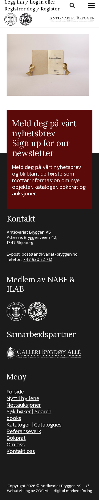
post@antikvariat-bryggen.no (50, 254)
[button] (72, 5)
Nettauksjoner (24, 405)
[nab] (26, 19)
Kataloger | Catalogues (34, 424)
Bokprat (16, 438)
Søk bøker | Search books (29, 414)
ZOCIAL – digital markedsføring (64, 490)
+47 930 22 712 (37, 259)
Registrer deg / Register (32, 9)
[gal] (44, 353)
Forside (15, 391)
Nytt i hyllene (23, 398)
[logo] (72, 19)
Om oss (16, 444)
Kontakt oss (21, 451)
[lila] (10, 19)
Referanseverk (24, 431)
